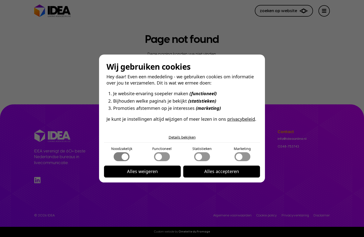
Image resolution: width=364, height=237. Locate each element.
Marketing (242, 148)
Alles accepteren (221, 171)
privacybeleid (241, 119)
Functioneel (162, 148)
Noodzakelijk (121, 148)
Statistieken (202, 148)
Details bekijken (182, 137)
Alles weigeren (142, 171)
